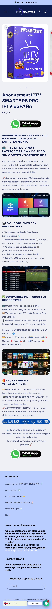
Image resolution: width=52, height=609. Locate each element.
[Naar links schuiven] (20, 87)
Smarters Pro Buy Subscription (24, 599)
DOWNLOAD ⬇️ (13, 490)
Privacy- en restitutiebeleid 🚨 (19, 503)
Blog (7, 515)
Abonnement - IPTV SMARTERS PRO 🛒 (24, 484)
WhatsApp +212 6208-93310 (21, 550)
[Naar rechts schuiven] (32, 87)
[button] (6, 11)
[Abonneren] (42, 586)
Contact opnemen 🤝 (15, 496)
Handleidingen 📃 (13, 509)
